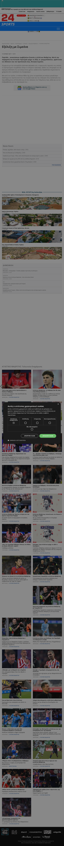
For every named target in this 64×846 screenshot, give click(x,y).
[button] (17, 440)
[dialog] (32, 423)
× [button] (58, 404)
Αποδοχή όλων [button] (48, 436)
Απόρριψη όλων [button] (29, 436)
